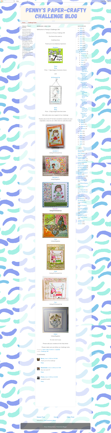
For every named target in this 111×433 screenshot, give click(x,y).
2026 (81, 28)
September (84, 58)
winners (80, 223)
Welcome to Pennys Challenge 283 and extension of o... (84, 77)
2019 (81, 43)
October (83, 55)
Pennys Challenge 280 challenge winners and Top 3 (84, 94)
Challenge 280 (44, 351)
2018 (81, 45)
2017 (81, 47)
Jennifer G (56, 151)
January (83, 128)
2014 (81, 133)
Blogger (65, 426)
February (83, 126)
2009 (81, 144)
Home (23, 22)
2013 (81, 135)
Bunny (42, 358)
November (84, 53)
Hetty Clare (81, 178)
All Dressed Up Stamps (81, 151)
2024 (81, 32)
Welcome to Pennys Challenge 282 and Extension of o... (84, 86)
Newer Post (41, 417)
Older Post (70, 417)
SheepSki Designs (82, 208)
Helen (55, 334)
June (82, 64)
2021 (81, 39)
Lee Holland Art (82, 190)
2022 (81, 36)
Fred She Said (81, 176)
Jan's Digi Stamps (82, 180)
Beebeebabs (44, 367)
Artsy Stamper (81, 153)
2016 (81, 49)
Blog (55, 109)
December (84, 51)
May (82, 120)
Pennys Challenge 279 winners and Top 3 (84, 109)
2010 (81, 142)
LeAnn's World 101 (83, 186)
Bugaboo (55, 47)
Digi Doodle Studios (83, 169)
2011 (81, 139)
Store (55, 107)
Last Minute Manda (83, 183)
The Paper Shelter (82, 217)
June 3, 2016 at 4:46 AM (51, 377)
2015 (81, 131)
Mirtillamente (81, 198)
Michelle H (55, 177)
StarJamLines (81, 215)
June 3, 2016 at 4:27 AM (54, 367)
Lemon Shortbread (83, 191)
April (82, 122)
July (82, 62)
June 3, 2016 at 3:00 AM (51, 358)
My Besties (80, 200)
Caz (55, 302)
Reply (42, 362)
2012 (81, 137)
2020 (81, 41)
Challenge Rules (32, 22)
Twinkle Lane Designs (81, 221)
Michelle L (55, 208)
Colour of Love (81, 160)
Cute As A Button (82, 165)
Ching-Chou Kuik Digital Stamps (82, 158)
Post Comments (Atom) (50, 420)
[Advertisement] (56, 411)
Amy (55, 239)
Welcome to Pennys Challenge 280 (84, 115)
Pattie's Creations (82, 205)
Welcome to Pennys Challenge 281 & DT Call (84, 102)
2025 (81, 30)
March (83, 124)
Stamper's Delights (83, 212)
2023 (81, 34)
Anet (55, 271)
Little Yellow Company (81, 195)
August (83, 60)
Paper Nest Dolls (82, 202)
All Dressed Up (55, 77)
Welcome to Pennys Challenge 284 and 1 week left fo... (85, 69)
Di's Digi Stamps (82, 167)
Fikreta (43, 377)
